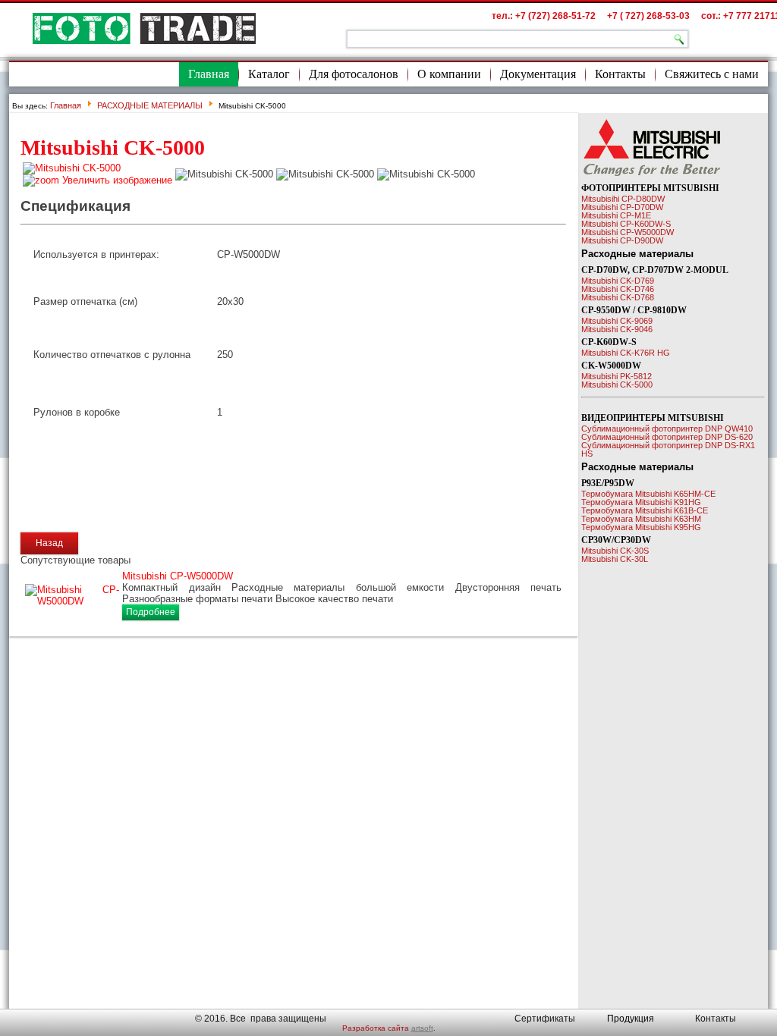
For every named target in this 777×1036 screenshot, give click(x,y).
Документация (538, 73)
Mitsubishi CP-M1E (616, 215)
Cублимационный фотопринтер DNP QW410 (667, 428)
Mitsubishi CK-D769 (617, 280)
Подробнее (150, 612)
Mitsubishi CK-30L (614, 559)
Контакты (620, 73)
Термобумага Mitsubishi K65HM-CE (648, 493)
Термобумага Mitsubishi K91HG (641, 502)
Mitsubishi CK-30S (615, 550)
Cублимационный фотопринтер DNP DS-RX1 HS (668, 449)
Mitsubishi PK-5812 (616, 376)
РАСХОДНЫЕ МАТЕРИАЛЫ (150, 105)
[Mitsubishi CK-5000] (224, 174)
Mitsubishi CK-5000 (617, 384)
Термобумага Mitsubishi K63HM (641, 518)
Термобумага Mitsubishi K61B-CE (644, 510)
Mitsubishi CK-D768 (617, 297)
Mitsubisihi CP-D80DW (623, 198)
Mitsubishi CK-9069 (617, 320)
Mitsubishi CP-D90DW (622, 240)
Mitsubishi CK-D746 (617, 289)
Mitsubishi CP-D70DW (622, 207)
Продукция (630, 1018)
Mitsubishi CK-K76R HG (625, 352)
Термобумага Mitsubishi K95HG (641, 527)
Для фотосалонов (353, 73)
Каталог (269, 73)
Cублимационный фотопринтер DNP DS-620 (667, 436)
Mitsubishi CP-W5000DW (177, 576)
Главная (208, 73)
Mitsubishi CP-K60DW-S (626, 223)
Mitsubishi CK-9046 (617, 329)
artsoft (422, 1028)
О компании (449, 73)
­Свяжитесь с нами (712, 73)
